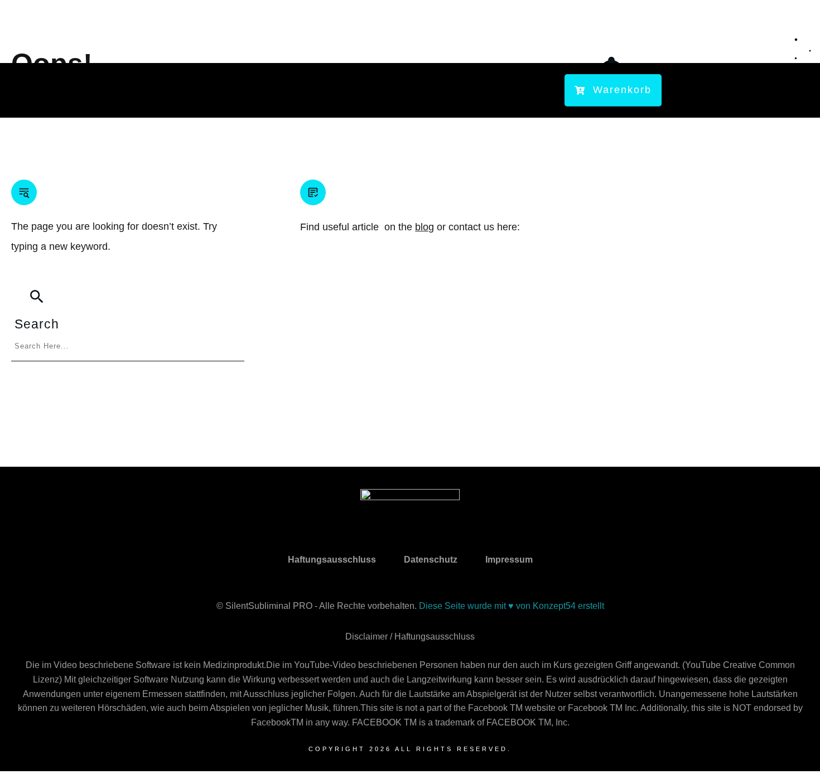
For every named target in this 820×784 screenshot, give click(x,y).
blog (424, 227)
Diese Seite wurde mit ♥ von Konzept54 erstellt (511, 606)
